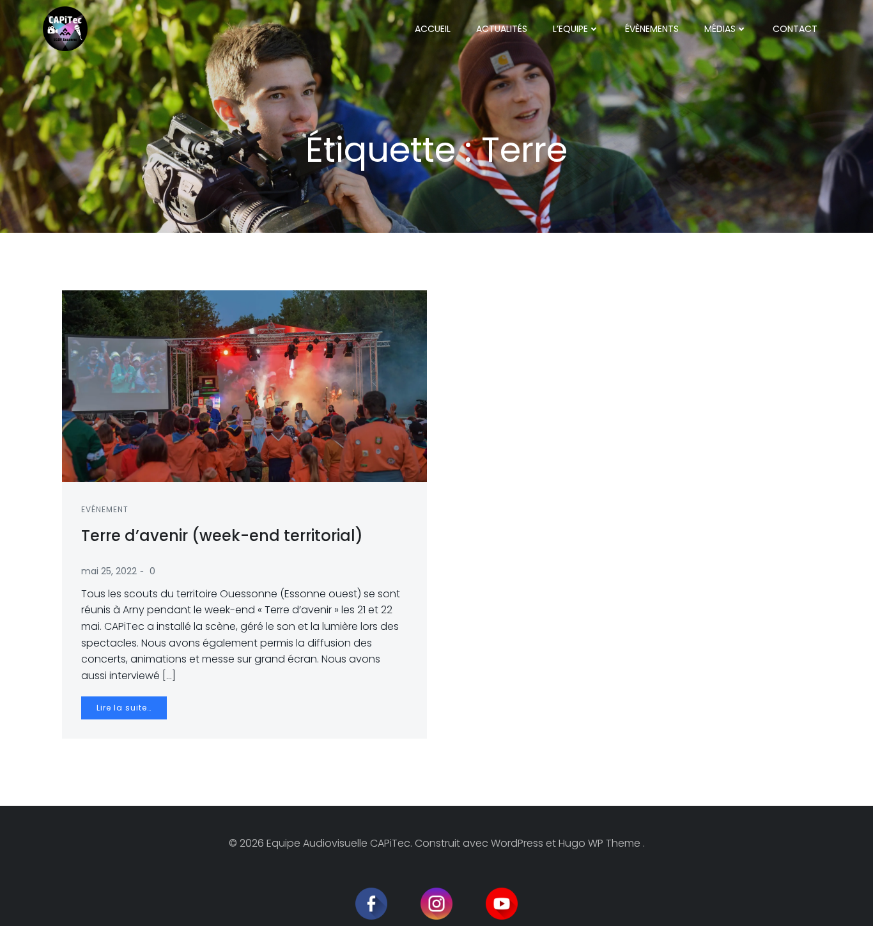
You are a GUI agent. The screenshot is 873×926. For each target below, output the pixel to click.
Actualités (501, 28)
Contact (795, 28)
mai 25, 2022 (109, 571)
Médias (720, 28)
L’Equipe (570, 28)
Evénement (104, 509)
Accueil (433, 28)
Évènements (652, 28)
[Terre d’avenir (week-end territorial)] (244, 385)
